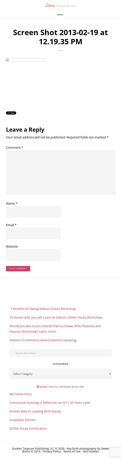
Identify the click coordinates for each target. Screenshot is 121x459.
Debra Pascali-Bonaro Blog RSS (62, 387)
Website (12, 246)
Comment (14, 147)
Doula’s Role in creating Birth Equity (35, 411)
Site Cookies (91, 451)
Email (11, 225)
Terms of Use (72, 451)
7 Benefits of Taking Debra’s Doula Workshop (42, 309)
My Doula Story (20, 394)
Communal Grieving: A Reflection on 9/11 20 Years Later (49, 402)
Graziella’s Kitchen (22, 420)
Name (11, 203)
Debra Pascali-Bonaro (60, 5)
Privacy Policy (52, 451)
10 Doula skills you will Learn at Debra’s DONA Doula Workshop (55, 317)
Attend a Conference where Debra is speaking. (43, 340)
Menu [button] (61, 15)
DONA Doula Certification (28, 428)
